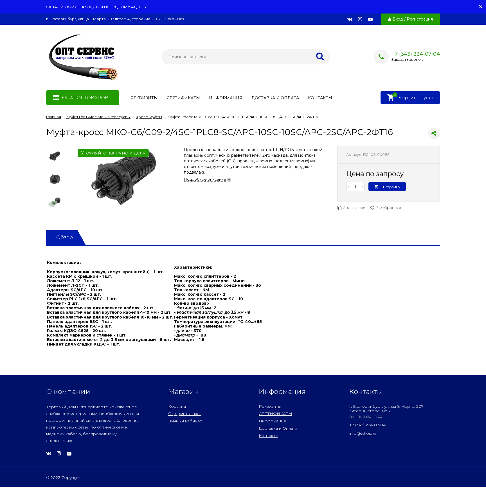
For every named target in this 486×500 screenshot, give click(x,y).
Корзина (177, 406)
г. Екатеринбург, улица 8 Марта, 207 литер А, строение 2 (99, 19)
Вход (398, 19)
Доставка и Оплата (275, 97)
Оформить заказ (184, 413)
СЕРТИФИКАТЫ (183, 97)
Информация (225, 97)
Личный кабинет (185, 420)
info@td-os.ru (362, 433)
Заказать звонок (407, 59)
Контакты (320, 97)
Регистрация (420, 19)
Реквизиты (144, 97)
